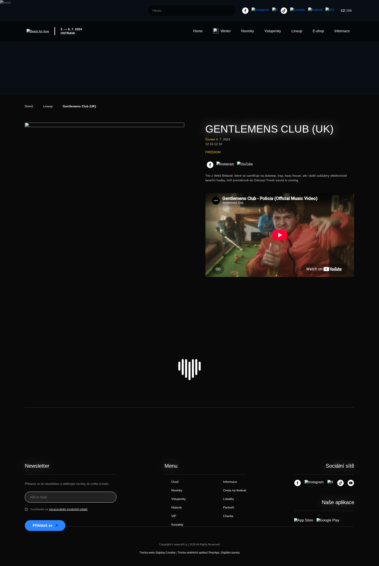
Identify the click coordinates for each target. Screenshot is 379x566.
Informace (342, 31)
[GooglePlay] (315, 10)
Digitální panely (230, 552)
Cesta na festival (234, 490)
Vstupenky (273, 31)
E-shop (318, 31)
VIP (173, 516)
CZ (343, 10)
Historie (176, 507)
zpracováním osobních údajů (68, 509)
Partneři (228, 507)
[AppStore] (330, 10)
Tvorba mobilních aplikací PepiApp (198, 552)
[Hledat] (229, 10)
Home (198, 31)
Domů (29, 106)
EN (349, 10)
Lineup (296, 31)
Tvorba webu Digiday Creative (157, 552)
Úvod (175, 481)
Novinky (247, 31)
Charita (228, 516)
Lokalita (228, 499)
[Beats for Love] (189, 369)
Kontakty (177, 524)
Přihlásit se (42, 525)
